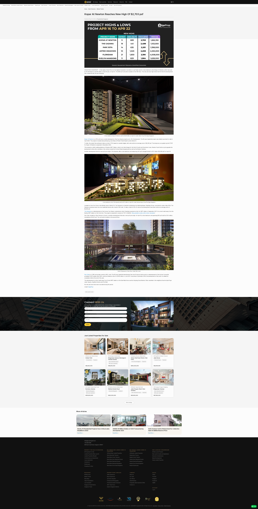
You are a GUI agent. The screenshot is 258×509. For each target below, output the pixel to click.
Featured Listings (6, 5)
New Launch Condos (79, 5)
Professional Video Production (114, 482)
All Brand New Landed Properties (114, 453)
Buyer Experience (111, 476)
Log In (153, 489)
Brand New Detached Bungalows (114, 463)
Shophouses (37, 5)
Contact (130, 2)
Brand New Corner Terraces (113, 457)
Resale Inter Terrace (134, 455)
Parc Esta (86, 274)
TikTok (153, 474)
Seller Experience (111, 474)
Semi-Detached (60, 5)
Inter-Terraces (44, 5)
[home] (87, 2)
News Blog (86, 478)
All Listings (95, 2)
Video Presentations (88, 480)
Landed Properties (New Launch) (91, 453)
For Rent (110, 5)
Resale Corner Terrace (135, 457)
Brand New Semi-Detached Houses (115, 459)
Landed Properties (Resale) (90, 456)
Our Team (132, 476)
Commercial (87, 462)
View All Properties (118, 5)
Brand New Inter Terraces (112, 455)
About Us (122, 2)
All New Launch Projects (157, 451)
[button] (95, 2)
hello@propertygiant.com (90, 440)
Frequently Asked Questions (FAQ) (137, 482)
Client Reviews (133, 480)
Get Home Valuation (111, 478)
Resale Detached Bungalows (136, 461)
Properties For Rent (88, 466)
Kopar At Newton (88, 139)
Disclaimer (155, 505)
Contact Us (132, 484)
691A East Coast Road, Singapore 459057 (93, 444)
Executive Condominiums (157, 456)
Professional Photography (113, 480)
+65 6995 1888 (87, 442)
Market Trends (100, 9)
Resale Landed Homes (28, 5)
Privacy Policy (161, 505)
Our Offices (132, 478)
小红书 (153, 482)
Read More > (80, 433)
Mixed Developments (157, 458)
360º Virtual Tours (111, 484)
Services (110, 2)
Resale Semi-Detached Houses (137, 459)
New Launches (102, 2)
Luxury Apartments (96, 5)
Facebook (154, 480)
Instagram (154, 478)
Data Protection (92, 9)
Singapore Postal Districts (90, 484)
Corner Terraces (52, 5)
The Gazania (87, 211)
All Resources (87, 474)
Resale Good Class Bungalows (136, 463)
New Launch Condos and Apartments (160, 453)
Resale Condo (88, 5)
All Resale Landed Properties (136, 453)
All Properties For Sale (89, 451)
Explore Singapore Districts (113, 486)
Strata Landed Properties (157, 460)
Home (85, 9)
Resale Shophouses (134, 465)
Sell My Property (104, 5)
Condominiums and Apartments (91, 458)
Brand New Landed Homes (17, 5)
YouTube (154, 476)
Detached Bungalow (69, 5)
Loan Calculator (87, 482)
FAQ (126, 2)
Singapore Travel (88, 486)
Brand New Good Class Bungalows (114, 465)
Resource (115, 2)
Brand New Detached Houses (113, 461)
